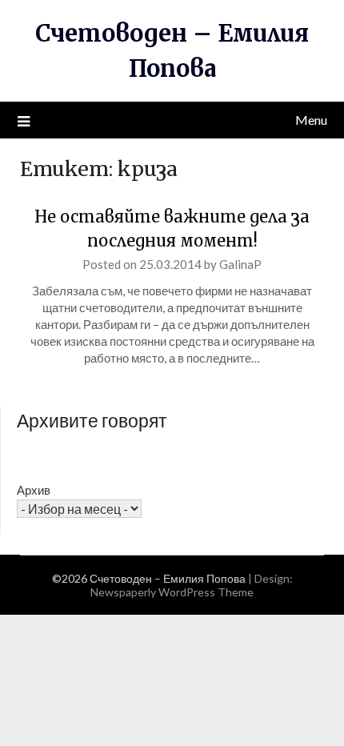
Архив (33, 490)
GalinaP (240, 264)
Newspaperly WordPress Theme (172, 592)
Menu (311, 119)
